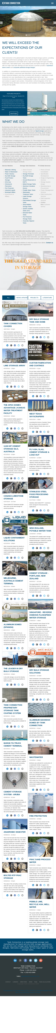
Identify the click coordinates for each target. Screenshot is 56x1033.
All (8, 298)
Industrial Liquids (10, 190)
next (54, 22)
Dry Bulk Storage (10, 176)
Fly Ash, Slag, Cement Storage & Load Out (39, 452)
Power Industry (9, 174)
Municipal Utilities (10, 192)
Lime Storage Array (14, 366)
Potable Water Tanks (29, 190)
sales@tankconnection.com (30, 976)
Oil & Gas (8, 182)
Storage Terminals (28, 174)
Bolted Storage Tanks (29, 184)
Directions (23, 982)
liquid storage (40, 131)
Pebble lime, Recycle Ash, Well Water (39, 904)
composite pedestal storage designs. (24, 67)
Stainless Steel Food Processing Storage (38, 494)
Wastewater (36, 757)
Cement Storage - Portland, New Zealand (39, 576)
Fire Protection (9, 188)
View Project (13, 113)
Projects (34, 298)
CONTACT (8, 982)
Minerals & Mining (10, 169)
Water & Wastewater (11, 172)
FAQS (35, 982)
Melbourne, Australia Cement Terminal (13, 581)
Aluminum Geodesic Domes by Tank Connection (39, 722)
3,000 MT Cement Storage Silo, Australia (12, 449)
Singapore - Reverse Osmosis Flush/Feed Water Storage (40, 615)
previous (1, 22)
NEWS (30, 982)
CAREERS (15, 982)
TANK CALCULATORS (45, 982)
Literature (47, 298)
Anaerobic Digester (15, 832)
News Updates (22, 298)
